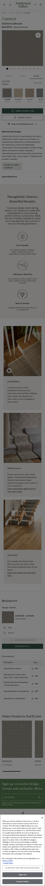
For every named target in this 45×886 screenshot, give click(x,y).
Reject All (22, 875)
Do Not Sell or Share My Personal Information (22, 868)
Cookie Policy (8, 863)
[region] (22, 850)
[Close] (42, 817)
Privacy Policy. (7, 861)
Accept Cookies (22, 882)
